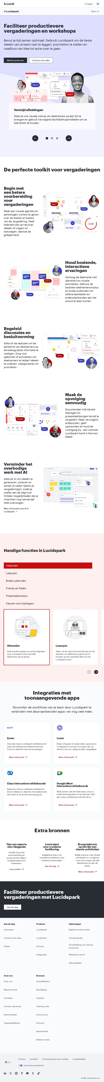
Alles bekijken (75, 963)
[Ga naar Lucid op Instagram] (16, 1073)
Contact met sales (41, 60)
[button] (46, 138)
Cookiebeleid (79, 1059)
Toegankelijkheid (12, 1023)
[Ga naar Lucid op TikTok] (38, 1073)
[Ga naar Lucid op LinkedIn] (5, 1073)
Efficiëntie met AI (77, 954)
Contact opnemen (12, 1006)
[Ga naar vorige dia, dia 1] (35, 138)
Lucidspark (41, 929)
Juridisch (34, 1059)
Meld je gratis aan (15, 60)
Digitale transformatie (79, 929)
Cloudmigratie (76, 938)
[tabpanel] (26, 637)
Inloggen (88, 4)
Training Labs (42, 1006)
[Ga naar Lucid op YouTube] (27, 1073)
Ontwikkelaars (43, 981)
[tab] (48, 566)
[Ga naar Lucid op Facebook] (22, 1073)
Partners (40, 1023)
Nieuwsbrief (42, 1031)
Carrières (8, 998)
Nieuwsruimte (10, 989)
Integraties (41, 954)
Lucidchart (41, 938)
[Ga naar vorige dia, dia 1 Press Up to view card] (89, 672)
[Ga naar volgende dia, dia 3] (69, 138)
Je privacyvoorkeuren (33, 1065)
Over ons (8, 981)
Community (42, 1014)
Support (40, 998)
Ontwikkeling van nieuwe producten (81, 946)
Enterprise (9, 929)
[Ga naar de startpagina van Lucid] (12, 3)
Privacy (22, 1059)
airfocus (40, 946)
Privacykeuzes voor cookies (55, 1059)
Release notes (43, 1039)
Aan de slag (12, 907)
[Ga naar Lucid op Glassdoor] (33, 1073)
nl (9, 1062)
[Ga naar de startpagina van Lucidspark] (12, 11)
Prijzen (7, 946)
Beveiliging (41, 989)
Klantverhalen (10, 1014)
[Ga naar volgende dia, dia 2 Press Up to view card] (96, 672)
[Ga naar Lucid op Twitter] (10, 1073)
